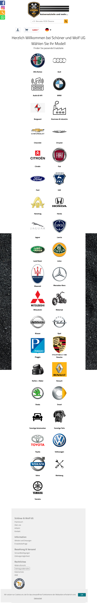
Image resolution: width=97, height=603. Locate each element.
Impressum (19, 521)
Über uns (18, 525)
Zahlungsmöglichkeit (22, 556)
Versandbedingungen (22, 553)
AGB (16, 575)
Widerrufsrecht (20, 565)
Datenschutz (19, 572)
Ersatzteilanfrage (21, 543)
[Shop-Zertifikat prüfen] (19, 588)
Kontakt (17, 531)
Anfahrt (17, 528)
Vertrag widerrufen (22, 568)
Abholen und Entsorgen (23, 540)
